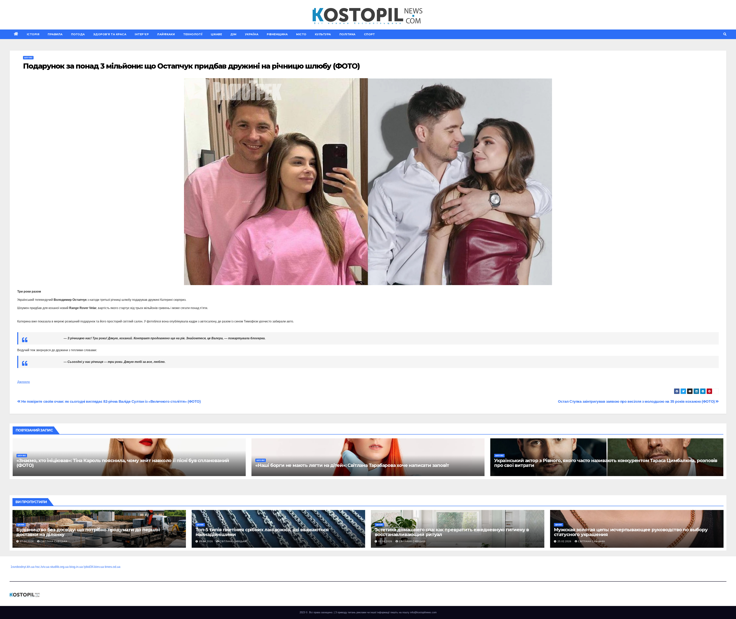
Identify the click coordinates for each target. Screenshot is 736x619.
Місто (301, 34)
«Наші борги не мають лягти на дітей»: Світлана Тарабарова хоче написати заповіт (352, 465)
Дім (233, 34)
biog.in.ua (76, 566)
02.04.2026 (385, 541)
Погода (78, 34)
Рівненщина (277, 34)
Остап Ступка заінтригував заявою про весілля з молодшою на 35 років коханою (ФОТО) (636, 401)
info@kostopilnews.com (423, 612)
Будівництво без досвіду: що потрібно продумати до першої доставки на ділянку (88, 532)
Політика (347, 34)
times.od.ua (112, 566)
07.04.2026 (27, 541)
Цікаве (216, 34)
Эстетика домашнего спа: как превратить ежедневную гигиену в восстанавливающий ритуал (452, 532)
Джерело (23, 382)
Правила (55, 34)
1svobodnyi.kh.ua (22, 566)
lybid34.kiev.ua (94, 566)
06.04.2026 (206, 541)
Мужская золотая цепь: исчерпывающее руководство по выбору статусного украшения (631, 532)
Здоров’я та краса (110, 34)
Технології (192, 34)
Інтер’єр (142, 34)
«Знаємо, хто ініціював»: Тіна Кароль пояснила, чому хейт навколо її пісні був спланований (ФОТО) (122, 463)
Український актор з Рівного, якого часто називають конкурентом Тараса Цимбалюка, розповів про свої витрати (605, 463)
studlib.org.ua (59, 566)
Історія (33, 34)
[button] (724, 34)
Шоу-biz (28, 58)
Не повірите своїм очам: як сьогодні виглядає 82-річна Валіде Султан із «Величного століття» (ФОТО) (111, 401)
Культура (323, 34)
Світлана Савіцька (53, 541)
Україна (252, 34)
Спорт (369, 34)
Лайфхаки (166, 34)
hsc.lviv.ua (42, 566)
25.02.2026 (565, 541)
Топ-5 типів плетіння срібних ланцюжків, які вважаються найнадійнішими (262, 532)
